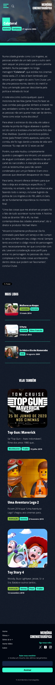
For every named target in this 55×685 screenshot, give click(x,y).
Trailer (26, 448)
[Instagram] (50, 647)
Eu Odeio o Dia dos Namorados (34, 350)
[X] (40, 647)
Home (4, 631)
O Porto (23, 326)
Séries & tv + (7, 639)
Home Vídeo (7, 643)
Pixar (31, 588)
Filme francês (36, 330)
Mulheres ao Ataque (29, 305)
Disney (24, 588)
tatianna (17, 28)
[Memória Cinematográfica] (42, 8)
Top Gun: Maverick (21, 432)
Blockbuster (14, 448)
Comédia (25, 309)
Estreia (6, 28)
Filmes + (5, 635)
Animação (13, 518)
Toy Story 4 (16, 572)
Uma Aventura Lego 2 (23, 502)
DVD (22, 354)
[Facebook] (45, 647)
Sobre (4, 648)
